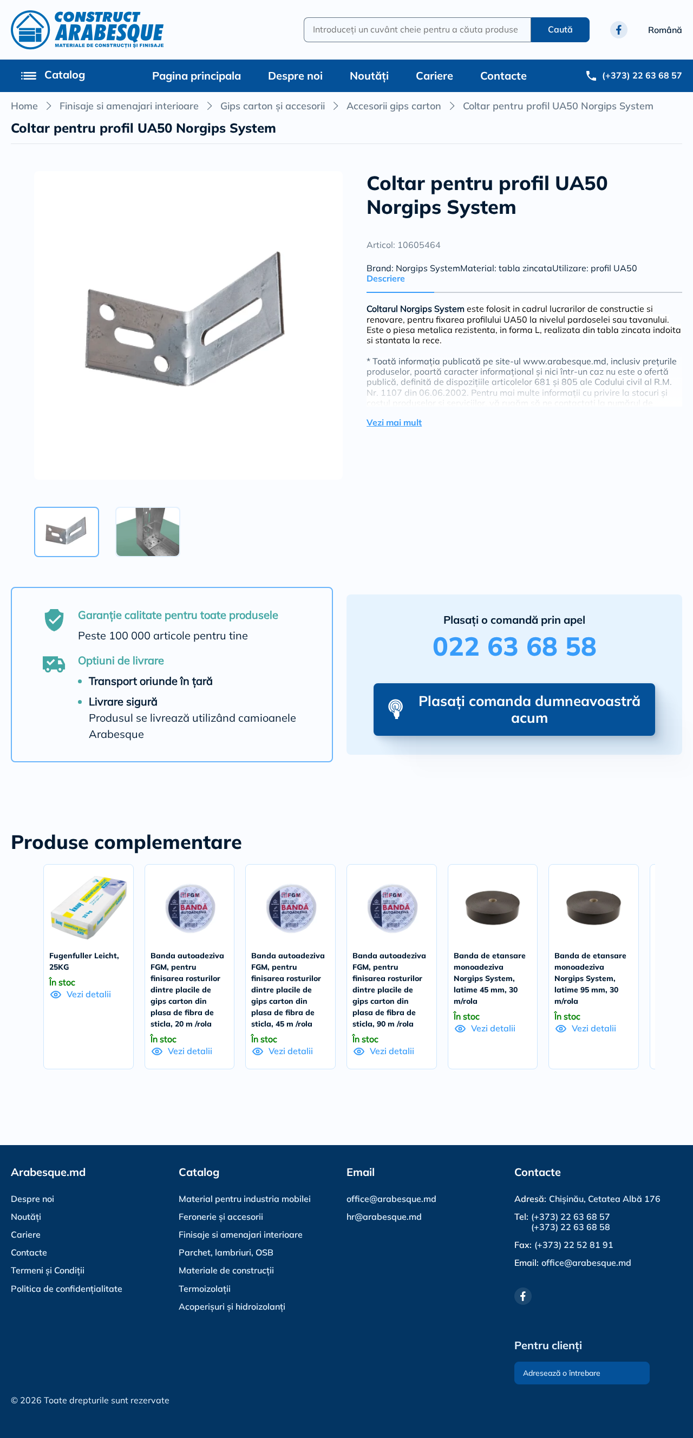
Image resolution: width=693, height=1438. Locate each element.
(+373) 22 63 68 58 (570, 1227)
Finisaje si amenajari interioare (129, 106)
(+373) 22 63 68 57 (570, 1217)
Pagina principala (196, 75)
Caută (560, 29)
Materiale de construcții (226, 1270)
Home (24, 106)
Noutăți (369, 75)
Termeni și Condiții (47, 1270)
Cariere (434, 75)
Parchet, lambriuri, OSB (226, 1252)
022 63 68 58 (515, 646)
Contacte (503, 75)
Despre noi (295, 75)
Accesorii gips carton (393, 106)
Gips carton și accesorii (272, 106)
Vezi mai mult (394, 422)
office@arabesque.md (391, 1198)
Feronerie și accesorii (221, 1216)
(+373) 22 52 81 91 (573, 1245)
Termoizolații (205, 1288)
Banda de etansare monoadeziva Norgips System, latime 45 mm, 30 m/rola (490, 978)
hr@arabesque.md (384, 1216)
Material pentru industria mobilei (245, 1198)
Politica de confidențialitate (66, 1288)
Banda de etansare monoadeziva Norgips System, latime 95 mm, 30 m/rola (590, 978)
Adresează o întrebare (561, 1373)
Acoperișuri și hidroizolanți (232, 1306)
